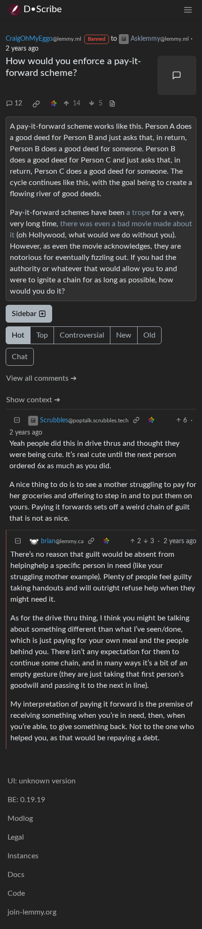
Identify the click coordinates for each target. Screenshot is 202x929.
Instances (23, 856)
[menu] (187, 9)
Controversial (82, 335)
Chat (20, 357)
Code (16, 893)
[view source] (112, 103)
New (124, 335)
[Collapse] (16, 420)
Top (42, 335)
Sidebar (24, 313)
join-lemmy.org (32, 912)
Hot (18, 335)
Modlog (20, 818)
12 (18, 103)
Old (149, 335)
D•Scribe (42, 9)
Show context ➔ (33, 400)
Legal (16, 837)
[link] (36, 104)
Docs (16, 874)
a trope (138, 212)
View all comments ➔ (41, 378)
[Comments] (177, 75)
